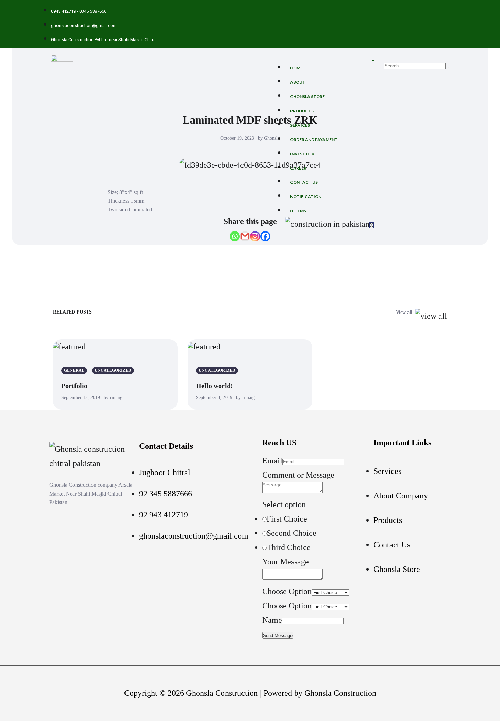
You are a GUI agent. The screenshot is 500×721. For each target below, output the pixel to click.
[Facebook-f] (68, 522)
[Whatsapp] (235, 236)
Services (300, 125)
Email (272, 460)
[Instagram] (255, 236)
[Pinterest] (76, 543)
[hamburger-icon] (373, 60)
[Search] (448, 67)
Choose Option (287, 591)
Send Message (278, 635)
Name (272, 619)
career (298, 168)
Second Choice (291, 533)
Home (296, 67)
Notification (305, 196)
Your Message (285, 561)
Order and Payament (314, 139)
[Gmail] (245, 236)
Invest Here (303, 153)
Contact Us (304, 182)
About (297, 82)
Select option (284, 504)
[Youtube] (99, 543)
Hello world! (214, 385)
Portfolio (74, 385)
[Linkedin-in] (113, 522)
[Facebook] (265, 236)
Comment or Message (298, 474)
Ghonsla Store (307, 96)
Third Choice (289, 547)
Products (302, 110)
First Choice (287, 518)
